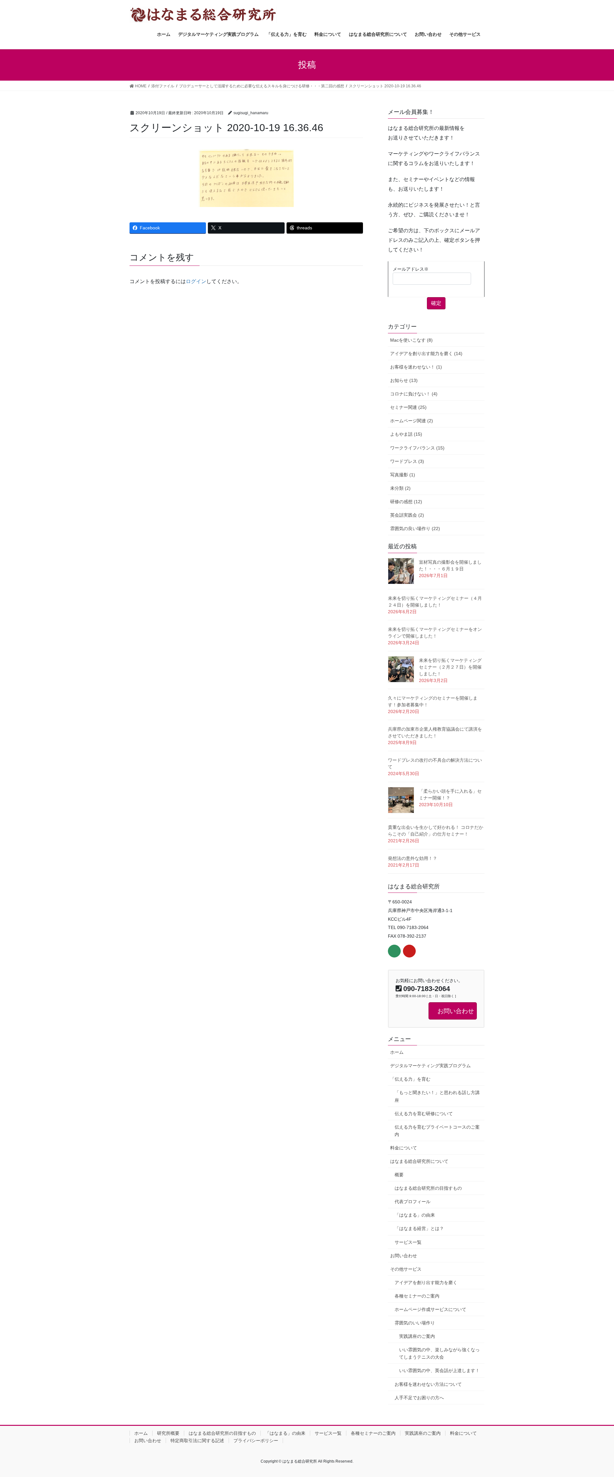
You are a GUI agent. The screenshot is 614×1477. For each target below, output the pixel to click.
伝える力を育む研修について (424, 1113)
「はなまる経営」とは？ (419, 1228)
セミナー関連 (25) (408, 407)
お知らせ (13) (404, 380)
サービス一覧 (408, 1242)
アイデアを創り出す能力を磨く (426, 1282)
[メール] (394, 951)
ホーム (397, 1052)
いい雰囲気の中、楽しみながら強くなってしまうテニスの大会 (439, 1353)
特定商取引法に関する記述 (197, 1440)
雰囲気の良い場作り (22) (415, 528)
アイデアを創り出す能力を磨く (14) (426, 353)
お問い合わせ (403, 1255)
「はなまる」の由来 (415, 1215)
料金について (403, 1147)
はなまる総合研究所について (419, 1161)
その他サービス (405, 1269)
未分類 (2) (400, 488)
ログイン (196, 281)
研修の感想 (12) (406, 501)
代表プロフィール (412, 1201)
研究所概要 (168, 1433)
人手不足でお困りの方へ (419, 1397)
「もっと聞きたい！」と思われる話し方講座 (437, 1096)
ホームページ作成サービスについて (430, 1309)
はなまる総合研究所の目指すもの (428, 1188)
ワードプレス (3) (407, 461)
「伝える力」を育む (410, 1079)
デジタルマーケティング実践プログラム (430, 1065)
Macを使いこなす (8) (411, 340)
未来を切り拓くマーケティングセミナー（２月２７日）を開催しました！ (450, 667)
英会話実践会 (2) (407, 515)
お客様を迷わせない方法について (428, 1384)
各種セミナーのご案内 (417, 1295)
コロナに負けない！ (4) (413, 393)
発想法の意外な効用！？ (412, 858)
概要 (399, 1174)
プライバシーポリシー (255, 1440)
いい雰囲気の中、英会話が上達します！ (439, 1370)
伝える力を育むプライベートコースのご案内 (437, 1130)
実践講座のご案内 (417, 1336)
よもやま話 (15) (406, 434)
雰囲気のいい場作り (415, 1322)
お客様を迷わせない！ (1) (416, 366)
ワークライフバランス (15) (417, 447)
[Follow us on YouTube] (409, 951)
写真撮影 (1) (402, 474)
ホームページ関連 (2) (411, 420)
